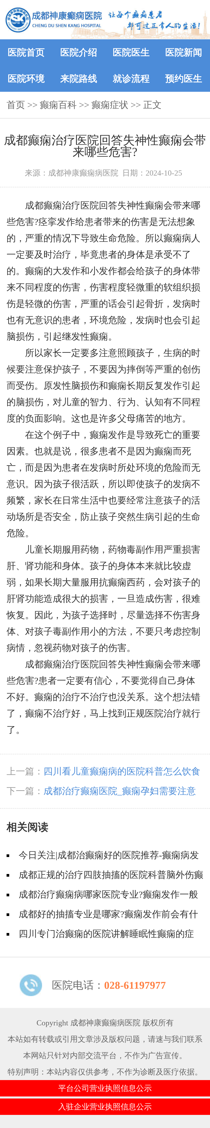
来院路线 (78, 79)
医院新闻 (183, 52)
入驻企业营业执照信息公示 (105, 1106)
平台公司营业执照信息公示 (105, 1088)
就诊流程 (131, 79)
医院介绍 (78, 52)
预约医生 (183, 79)
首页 (16, 105)
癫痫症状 (109, 105)
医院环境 (26, 79)
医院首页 (26, 52)
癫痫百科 (58, 105)
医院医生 (131, 52)
